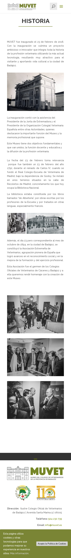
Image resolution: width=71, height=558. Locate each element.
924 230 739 (55, 518)
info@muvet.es (53, 525)
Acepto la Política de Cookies (52, 543)
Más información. (19, 553)
